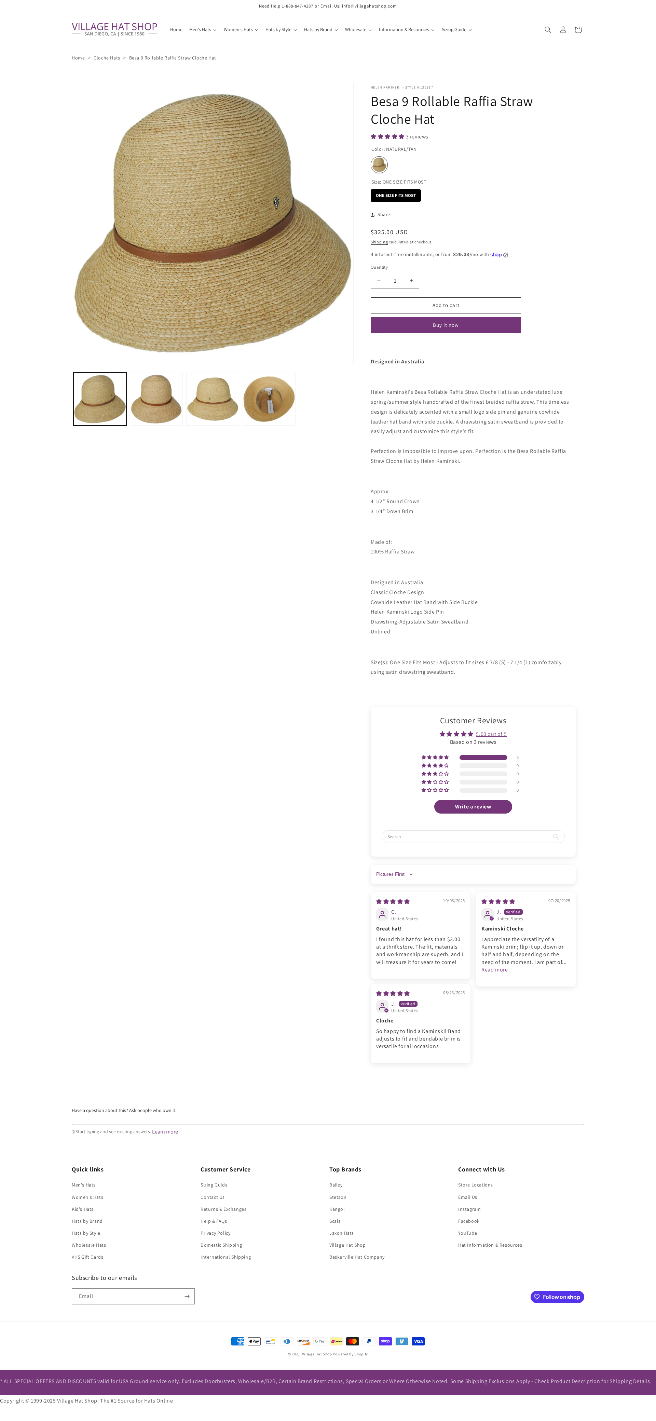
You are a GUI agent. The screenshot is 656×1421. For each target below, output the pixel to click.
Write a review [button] (473, 806)
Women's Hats (87, 1197)
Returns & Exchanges (223, 1209)
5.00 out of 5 (491, 734)
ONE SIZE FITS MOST (396, 193)
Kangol (337, 1209)
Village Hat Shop (347, 1245)
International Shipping (226, 1257)
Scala (335, 1221)
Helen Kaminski (386, 87)
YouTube (467, 1233)
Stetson (337, 1197)
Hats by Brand (87, 1221)
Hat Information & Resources (490, 1245)
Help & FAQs (214, 1221)
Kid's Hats (83, 1209)
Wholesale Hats (89, 1245)
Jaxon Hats (341, 1233)
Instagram (469, 1209)
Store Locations (475, 1185)
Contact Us (213, 1197)
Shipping (379, 241)
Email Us (467, 1197)
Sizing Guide (214, 1185)
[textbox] (328, 1121)
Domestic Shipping (221, 1245)
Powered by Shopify (350, 1354)
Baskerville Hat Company (357, 1257)
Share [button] (384, 214)
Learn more (165, 1131)
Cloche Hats (107, 58)
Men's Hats (84, 1185)
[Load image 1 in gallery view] (99, 399)
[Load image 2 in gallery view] (156, 399)
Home (78, 58)
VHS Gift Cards (87, 1257)
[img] (393, 901)
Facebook (469, 1221)
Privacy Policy (215, 1233)
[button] (548, 29)
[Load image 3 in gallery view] (212, 399)
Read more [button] (494, 969)
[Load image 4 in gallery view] (269, 399)
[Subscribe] (186, 1296)
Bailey (336, 1185)
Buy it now (446, 325)
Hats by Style (86, 1233)
